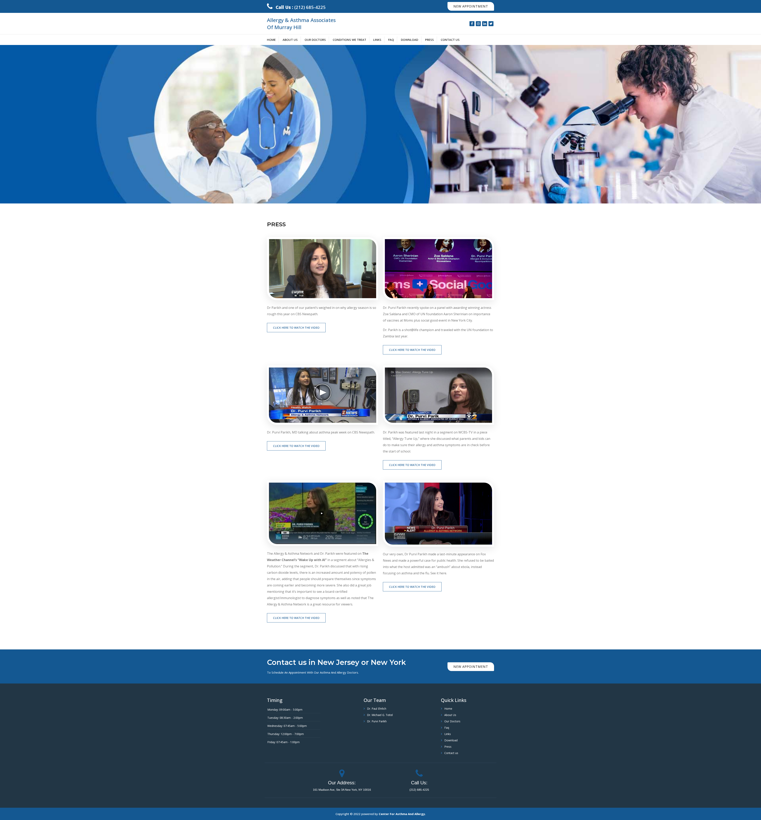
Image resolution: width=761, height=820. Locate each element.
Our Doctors (315, 40)
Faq (391, 40)
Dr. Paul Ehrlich (376, 708)
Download (409, 40)
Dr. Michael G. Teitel (380, 715)
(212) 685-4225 (301, 7)
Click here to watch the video (296, 327)
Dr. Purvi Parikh (377, 721)
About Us (290, 40)
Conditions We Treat (349, 40)
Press (429, 40)
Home (271, 40)
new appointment (470, 6)
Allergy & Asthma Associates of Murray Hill (301, 23)
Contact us (450, 40)
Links (377, 40)
